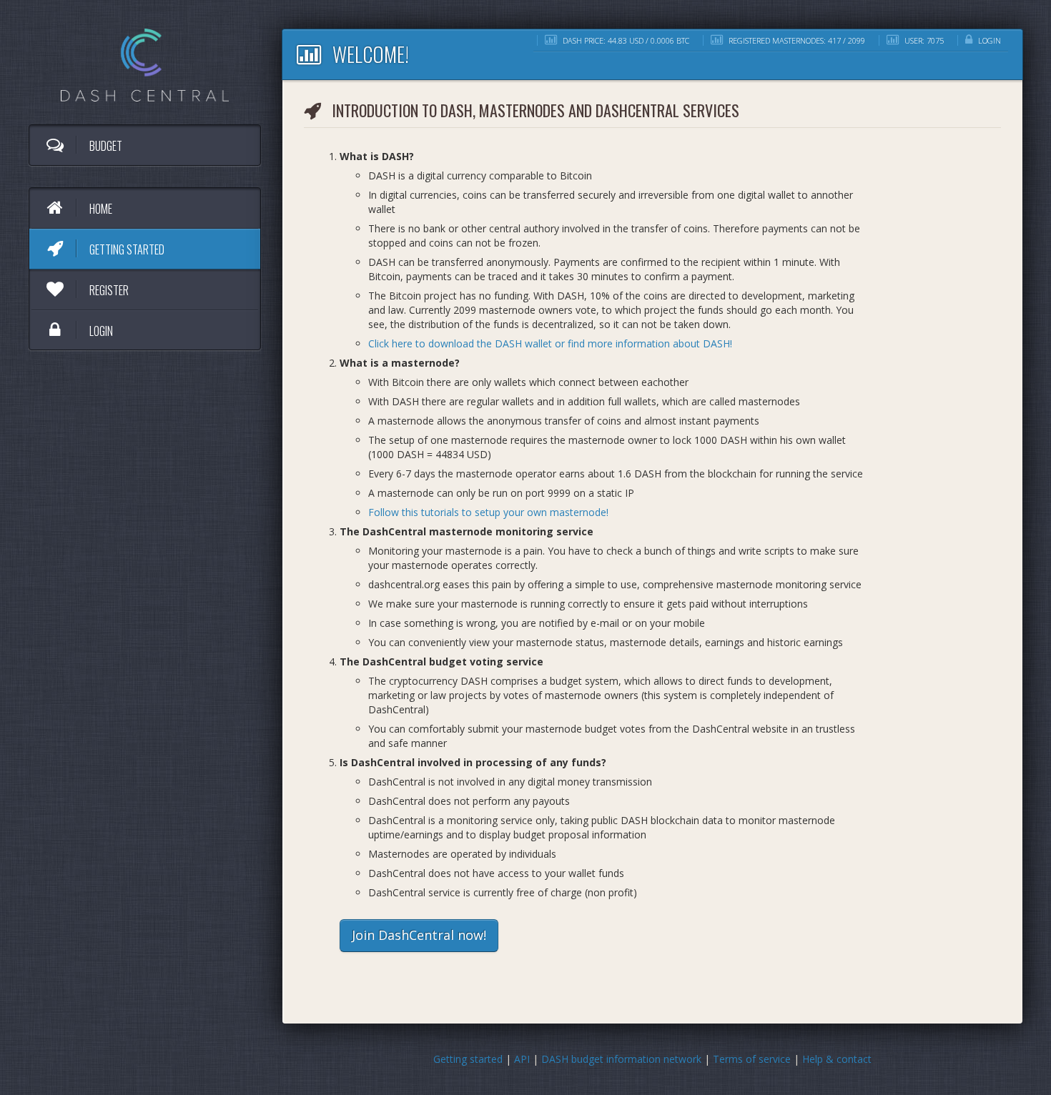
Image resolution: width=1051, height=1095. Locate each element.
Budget (104, 145)
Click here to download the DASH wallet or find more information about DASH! (550, 343)
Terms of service (752, 1059)
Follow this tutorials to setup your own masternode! (488, 512)
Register (108, 290)
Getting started (125, 249)
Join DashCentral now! (419, 934)
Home (99, 208)
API (522, 1059)
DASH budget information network (621, 1059)
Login (100, 331)
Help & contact (837, 1059)
